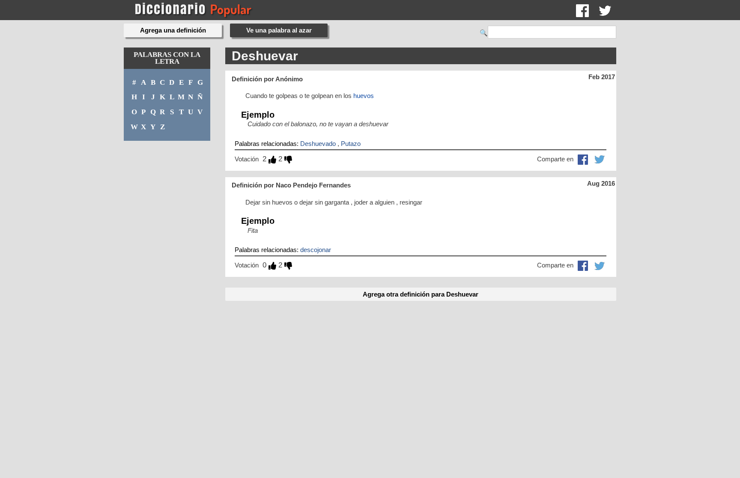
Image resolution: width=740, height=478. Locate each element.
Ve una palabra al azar (279, 30)
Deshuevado (318, 143)
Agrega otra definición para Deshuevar (420, 294)
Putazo (351, 143)
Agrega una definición (173, 30)
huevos (363, 95)
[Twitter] (605, 10)
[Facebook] (582, 10)
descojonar (315, 249)
